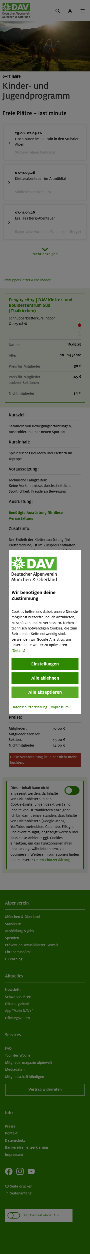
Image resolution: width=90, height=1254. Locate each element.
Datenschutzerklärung (29, 707)
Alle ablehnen (45, 678)
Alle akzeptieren (45, 692)
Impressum (60, 707)
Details (18, 650)
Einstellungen (45, 664)
